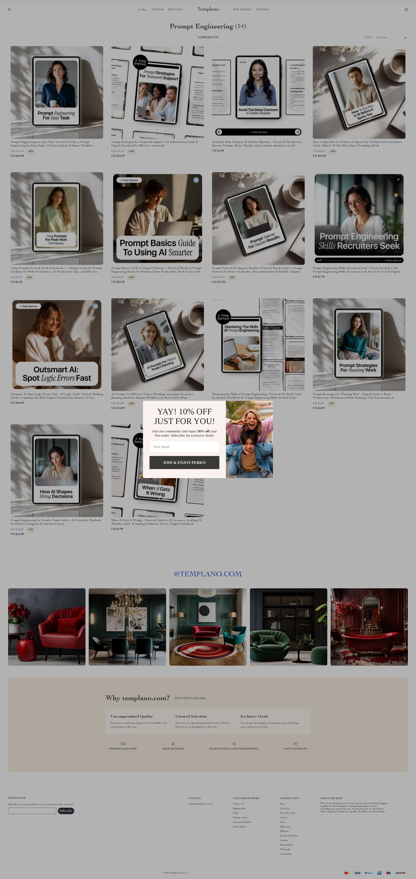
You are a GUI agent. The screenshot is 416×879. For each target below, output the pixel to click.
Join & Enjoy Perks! (184, 462)
